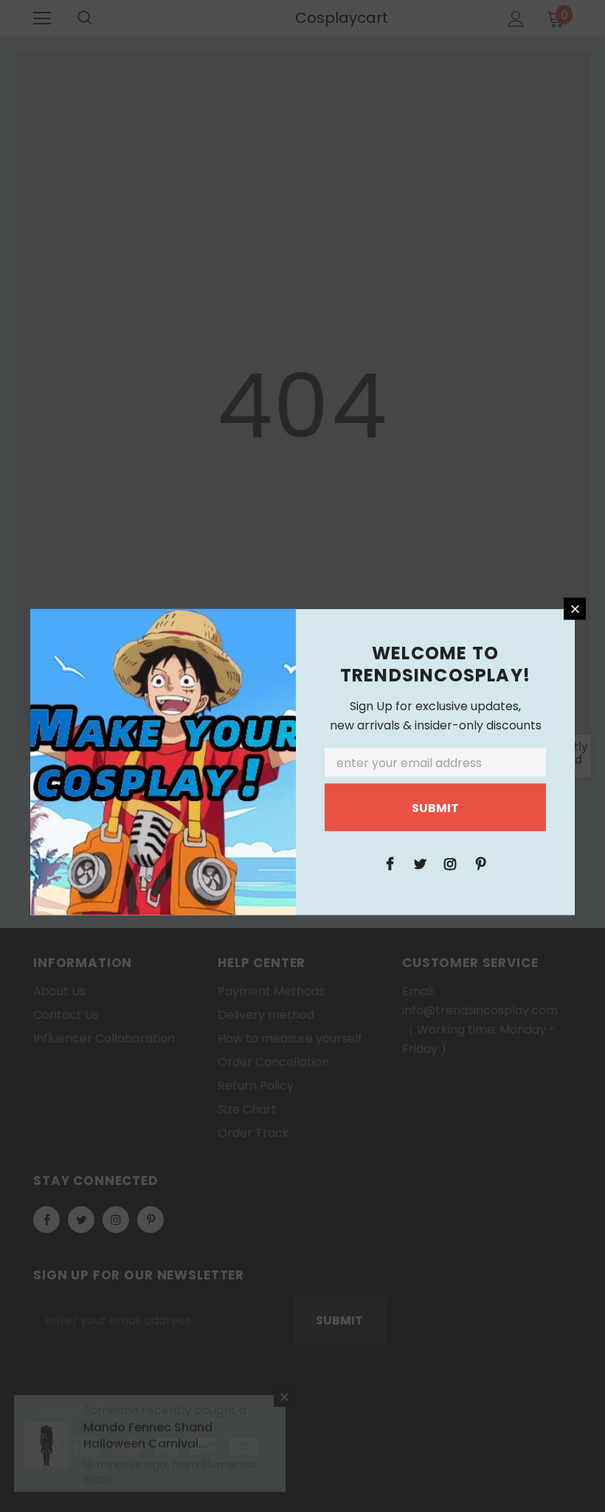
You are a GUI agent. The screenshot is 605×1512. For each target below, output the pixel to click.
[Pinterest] (480, 863)
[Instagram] (450, 863)
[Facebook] (389, 863)
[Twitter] (420, 863)
